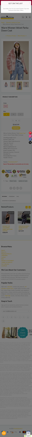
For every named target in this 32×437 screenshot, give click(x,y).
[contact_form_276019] (4, 433)
